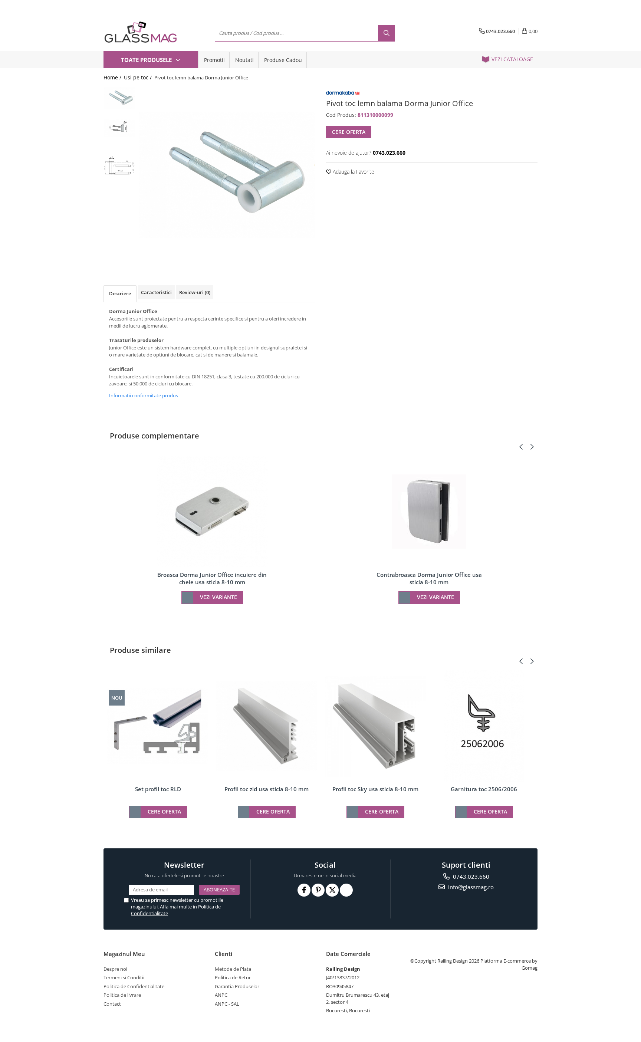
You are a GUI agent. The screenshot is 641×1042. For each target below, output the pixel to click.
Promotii (214, 59)
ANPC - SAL (227, 1003)
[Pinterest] (318, 890)
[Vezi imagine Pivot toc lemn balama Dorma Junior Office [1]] (119, 128)
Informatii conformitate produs (143, 395)
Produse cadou (283, 59)
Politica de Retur (233, 977)
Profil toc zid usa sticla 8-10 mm (266, 789)
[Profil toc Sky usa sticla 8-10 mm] (375, 726)
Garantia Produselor (237, 986)
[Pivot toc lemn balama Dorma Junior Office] (227, 175)
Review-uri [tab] (194, 292)
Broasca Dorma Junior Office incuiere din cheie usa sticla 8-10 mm (212, 578)
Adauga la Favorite (352, 171)
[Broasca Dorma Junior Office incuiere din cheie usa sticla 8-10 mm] (212, 511)
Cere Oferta (348, 131)
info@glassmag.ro (470, 887)
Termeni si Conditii (123, 977)
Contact (112, 1003)
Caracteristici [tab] (156, 292)
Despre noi (115, 969)
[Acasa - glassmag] (140, 32)
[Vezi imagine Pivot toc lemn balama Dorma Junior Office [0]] (119, 98)
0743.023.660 (470, 876)
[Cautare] (386, 33)
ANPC (221, 995)
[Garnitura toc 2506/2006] (484, 726)
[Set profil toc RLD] (157, 726)
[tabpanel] (227, 175)
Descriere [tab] (120, 293)
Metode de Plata (233, 969)
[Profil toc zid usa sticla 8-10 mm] (266, 726)
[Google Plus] (346, 890)
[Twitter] (332, 890)
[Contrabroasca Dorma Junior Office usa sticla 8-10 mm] (429, 511)
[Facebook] (304, 890)
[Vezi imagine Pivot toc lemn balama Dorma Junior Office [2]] (119, 165)
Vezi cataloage (511, 59)
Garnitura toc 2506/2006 (484, 789)
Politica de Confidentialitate (133, 986)
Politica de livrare (122, 995)
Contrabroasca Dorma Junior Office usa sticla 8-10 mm (429, 578)
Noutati (244, 59)
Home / (113, 77)
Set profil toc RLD (158, 789)
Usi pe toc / (138, 77)
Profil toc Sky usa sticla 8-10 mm (375, 789)
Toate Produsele (147, 59)
